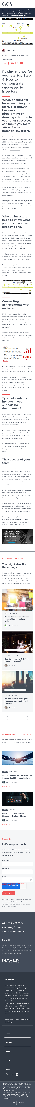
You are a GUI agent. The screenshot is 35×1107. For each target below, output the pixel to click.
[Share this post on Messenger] (21, 63)
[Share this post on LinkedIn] (12, 63)
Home (8, 1034)
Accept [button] (12, 1103)
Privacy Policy (10, 1090)
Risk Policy (8, 1022)
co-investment (15, 150)
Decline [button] (22, 1103)
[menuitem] (7, 1074)
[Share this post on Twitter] (5, 63)
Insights (9, 1043)
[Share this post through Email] (16, 63)
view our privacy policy (9, 906)
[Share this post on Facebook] (8, 63)
